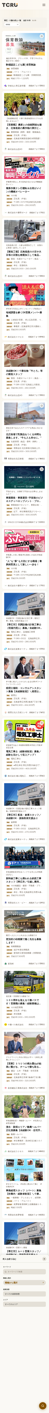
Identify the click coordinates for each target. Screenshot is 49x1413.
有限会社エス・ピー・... (18, 902)
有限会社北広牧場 (16, 458)
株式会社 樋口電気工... (18, 776)
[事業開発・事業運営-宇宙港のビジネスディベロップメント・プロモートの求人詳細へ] (24, 477)
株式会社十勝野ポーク (17, 212)
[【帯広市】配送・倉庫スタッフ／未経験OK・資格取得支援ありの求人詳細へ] (24, 794)
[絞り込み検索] (42, 1405)
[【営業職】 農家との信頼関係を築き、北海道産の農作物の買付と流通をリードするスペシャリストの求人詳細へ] (24, 104)
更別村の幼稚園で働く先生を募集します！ (23, 941)
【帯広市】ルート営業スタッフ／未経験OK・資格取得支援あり (23, 1253)
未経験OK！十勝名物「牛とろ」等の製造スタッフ (24, 372)
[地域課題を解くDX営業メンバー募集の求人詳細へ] (24, 294)
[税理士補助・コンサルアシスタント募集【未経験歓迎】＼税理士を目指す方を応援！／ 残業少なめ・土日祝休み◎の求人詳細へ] (24, 667)
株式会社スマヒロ (16, 337)
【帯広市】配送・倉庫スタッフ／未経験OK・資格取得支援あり (23, 816)
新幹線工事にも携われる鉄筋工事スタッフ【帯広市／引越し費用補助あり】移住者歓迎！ (23, 880)
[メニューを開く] (44, 5)
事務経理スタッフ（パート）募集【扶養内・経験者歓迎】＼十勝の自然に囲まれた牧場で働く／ (23, 1192)
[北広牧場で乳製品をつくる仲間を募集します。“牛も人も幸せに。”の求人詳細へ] (24, 414)
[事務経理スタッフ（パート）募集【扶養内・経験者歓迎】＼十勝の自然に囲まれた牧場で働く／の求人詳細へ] (24, 1170)
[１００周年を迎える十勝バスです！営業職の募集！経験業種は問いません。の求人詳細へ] (24, 982)
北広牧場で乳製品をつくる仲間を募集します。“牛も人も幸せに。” (24, 436)
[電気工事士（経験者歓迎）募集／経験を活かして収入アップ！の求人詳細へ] (24, 731)
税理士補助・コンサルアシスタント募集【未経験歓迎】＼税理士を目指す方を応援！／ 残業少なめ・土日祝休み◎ (24, 689)
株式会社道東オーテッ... (18, 649)
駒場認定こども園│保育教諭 (21, 64)
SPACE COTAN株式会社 (18, 522)
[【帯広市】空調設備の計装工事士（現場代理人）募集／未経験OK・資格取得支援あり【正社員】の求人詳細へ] (24, 604)
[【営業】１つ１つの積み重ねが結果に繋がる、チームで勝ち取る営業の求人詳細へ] (24, 1043)
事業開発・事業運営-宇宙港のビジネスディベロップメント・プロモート (24, 499)
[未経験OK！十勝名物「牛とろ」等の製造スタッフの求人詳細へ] (24, 355)
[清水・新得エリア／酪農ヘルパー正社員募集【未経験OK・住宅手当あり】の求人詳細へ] (24, 1106)
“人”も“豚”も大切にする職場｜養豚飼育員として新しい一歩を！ (24, 562)
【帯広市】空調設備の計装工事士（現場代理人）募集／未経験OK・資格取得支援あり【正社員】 (24, 626)
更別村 (11, 963)
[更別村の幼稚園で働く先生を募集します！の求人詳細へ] (24, 921)
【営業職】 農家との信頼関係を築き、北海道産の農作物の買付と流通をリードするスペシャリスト (24, 126)
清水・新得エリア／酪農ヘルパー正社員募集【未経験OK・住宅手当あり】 (24, 1128)
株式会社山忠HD (15, 149)
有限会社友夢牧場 (16, 1215)
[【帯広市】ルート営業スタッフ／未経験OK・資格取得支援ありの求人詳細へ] (24, 1233)
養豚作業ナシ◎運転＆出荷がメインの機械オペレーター (23, 190)
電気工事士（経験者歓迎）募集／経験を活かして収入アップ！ (23, 753)
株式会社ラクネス (16, 1151)
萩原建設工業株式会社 (17, 1088)
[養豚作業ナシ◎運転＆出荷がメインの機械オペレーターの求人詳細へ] (24, 167)
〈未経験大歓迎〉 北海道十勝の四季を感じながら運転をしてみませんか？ (24, 1316)
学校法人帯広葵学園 (16, 86)
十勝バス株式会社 (16, 1024)
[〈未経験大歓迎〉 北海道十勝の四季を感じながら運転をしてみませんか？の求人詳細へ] (24, 1294)
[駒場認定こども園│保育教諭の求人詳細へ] (24, 44)
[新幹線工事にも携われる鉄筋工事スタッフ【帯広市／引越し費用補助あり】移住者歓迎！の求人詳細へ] (24, 858)
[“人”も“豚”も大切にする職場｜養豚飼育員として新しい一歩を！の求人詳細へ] (24, 540)
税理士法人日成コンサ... (18, 712)
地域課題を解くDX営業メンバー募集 (24, 314)
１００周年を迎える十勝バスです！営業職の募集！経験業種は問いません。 (23, 1001)
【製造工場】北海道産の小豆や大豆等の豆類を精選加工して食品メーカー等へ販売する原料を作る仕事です (23, 253)
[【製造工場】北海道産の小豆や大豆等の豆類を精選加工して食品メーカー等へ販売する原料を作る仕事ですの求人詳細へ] (24, 231)
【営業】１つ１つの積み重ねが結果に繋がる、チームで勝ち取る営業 (23, 1065)
